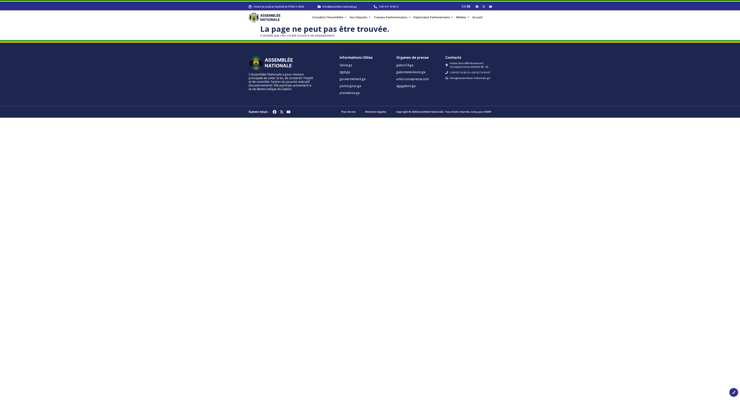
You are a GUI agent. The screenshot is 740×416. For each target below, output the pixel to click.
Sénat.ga (346, 65)
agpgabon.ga (405, 86)
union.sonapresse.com (412, 79)
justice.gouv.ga (350, 86)
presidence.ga (350, 93)
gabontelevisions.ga (410, 72)
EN (464, 6)
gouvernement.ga (352, 79)
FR (468, 6)
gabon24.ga (404, 65)
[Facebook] (477, 7)
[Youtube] (490, 7)
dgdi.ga (345, 72)
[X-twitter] (484, 7)
